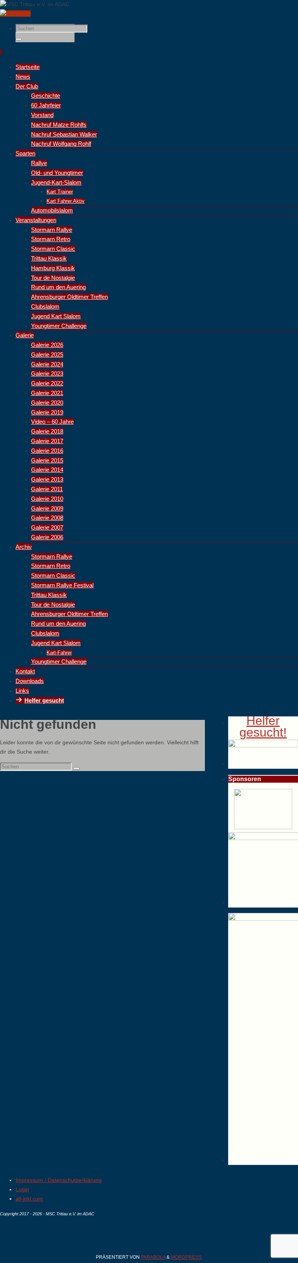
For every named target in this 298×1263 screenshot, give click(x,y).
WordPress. (187, 1257)
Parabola (153, 1257)
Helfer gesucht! (263, 726)
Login (22, 1189)
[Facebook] (15, 13)
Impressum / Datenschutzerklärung (59, 1180)
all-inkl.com (29, 1199)
